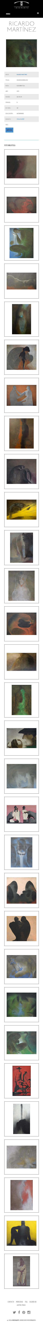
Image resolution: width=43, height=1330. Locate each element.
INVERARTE (15, 1320)
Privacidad (19, 1302)
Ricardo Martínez (22, 74)
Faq (26, 1302)
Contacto (11, 1302)
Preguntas (19, 119)
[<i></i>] (21, 53)
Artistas (9, 130)
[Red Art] (21, 5)
